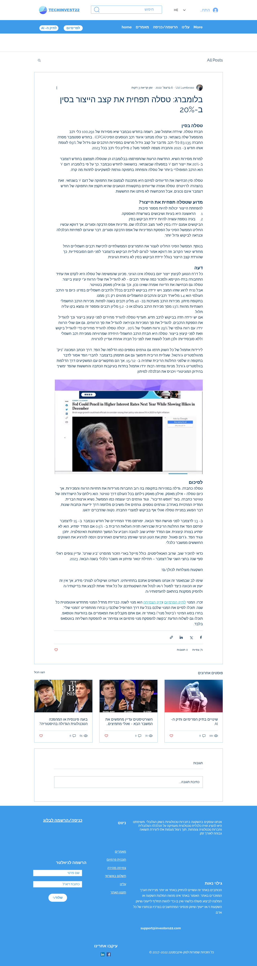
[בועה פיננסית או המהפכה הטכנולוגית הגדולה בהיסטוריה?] (63, 696)
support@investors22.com (161, 928)
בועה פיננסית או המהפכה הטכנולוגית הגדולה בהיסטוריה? (63, 721)
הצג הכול (39, 672)
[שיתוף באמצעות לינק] (171, 637)
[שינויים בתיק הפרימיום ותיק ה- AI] (194, 696)
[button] (39, 60)
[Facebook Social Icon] (109, 954)
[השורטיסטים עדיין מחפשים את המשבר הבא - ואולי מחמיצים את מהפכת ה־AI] (129, 696)
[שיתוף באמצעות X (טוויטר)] (191, 637)
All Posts (215, 60)
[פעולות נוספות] (56, 87)
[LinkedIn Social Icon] (103, 954)
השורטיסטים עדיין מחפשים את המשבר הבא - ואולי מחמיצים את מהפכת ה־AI (129, 721)
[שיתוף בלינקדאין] (181, 637)
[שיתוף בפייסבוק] (201, 637)
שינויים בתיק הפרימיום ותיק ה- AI (194, 721)
